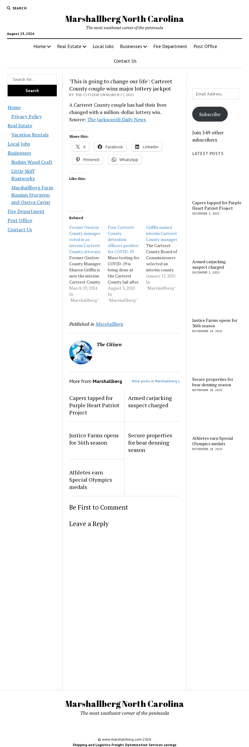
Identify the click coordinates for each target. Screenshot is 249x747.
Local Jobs (103, 46)
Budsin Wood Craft (32, 162)
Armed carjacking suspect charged (150, 401)
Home (39, 46)
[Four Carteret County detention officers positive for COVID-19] (127, 263)
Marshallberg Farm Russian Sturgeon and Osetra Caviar (32, 194)
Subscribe (209, 114)
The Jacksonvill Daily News (116, 119)
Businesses (131, 46)
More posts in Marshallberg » (156, 381)
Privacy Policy (26, 116)
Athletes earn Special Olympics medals (90, 480)
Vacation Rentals (30, 134)
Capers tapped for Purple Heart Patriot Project (94, 405)
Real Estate (69, 46)
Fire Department (170, 46)
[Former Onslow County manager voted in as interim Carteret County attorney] (88, 263)
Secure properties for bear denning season (150, 442)
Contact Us (125, 61)
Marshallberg (109, 324)
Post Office (205, 46)
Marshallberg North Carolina (124, 18)
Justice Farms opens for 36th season (94, 439)
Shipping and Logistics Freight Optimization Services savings (124, 744)
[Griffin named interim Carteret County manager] (165, 257)
